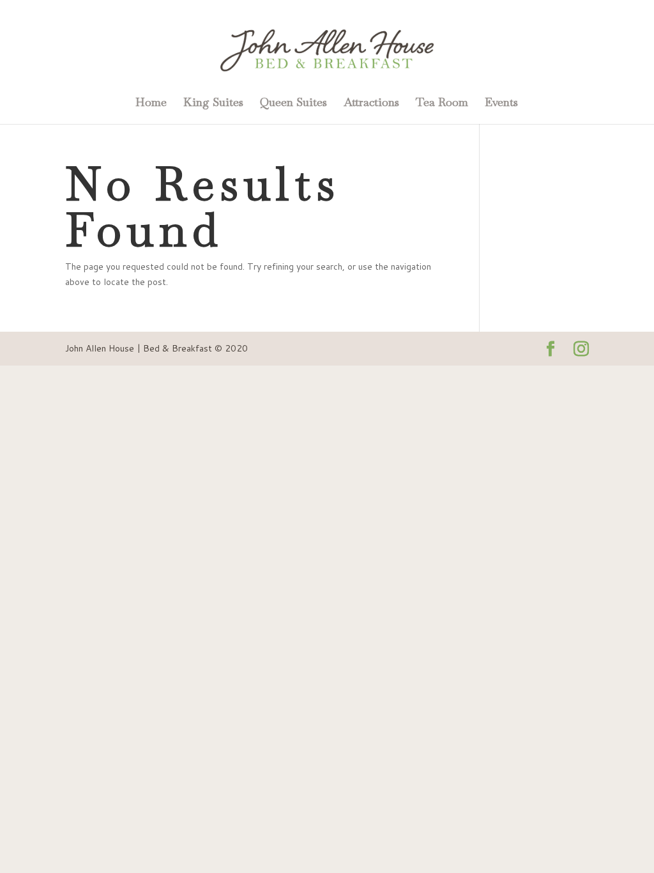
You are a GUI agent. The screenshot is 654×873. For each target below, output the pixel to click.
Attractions (371, 103)
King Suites (213, 103)
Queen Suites (293, 103)
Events (501, 103)
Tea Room (442, 103)
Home (151, 103)
